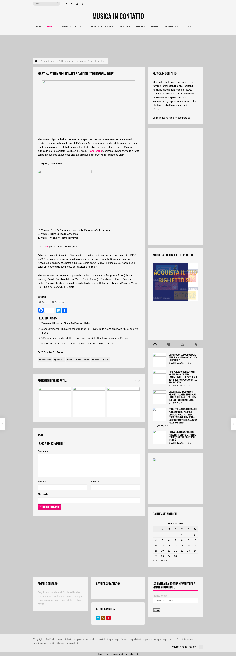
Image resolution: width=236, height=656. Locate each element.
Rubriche (138, 26)
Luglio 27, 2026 (178, 363)
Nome (42, 481)
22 (182, 551)
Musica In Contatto (118, 16)
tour (106, 360)
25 (156, 556)
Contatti (190, 26)
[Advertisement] (118, 43)
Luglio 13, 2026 (162, 425)
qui (46, 246)
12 (162, 545)
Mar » (164, 560)
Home (38, 26)
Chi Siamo (154, 26)
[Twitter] (72, 4)
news (97, 360)
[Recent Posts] (155, 345)
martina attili (83, 360)
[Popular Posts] (169, 345)
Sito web (43, 494)
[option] (55, 402)
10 (195, 540)
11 (156, 545)
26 (162, 556)
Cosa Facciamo (172, 26)
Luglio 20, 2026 (178, 385)
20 (169, 551)
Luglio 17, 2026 (178, 403)
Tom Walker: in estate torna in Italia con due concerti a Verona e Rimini (77, 343)
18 (156, 551)
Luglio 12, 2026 (178, 443)
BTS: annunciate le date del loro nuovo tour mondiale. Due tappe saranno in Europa (84, 338)
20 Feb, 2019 (47, 352)
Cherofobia (96, 151)
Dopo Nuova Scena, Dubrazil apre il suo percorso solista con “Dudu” (183, 357)
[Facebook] (66, 4)
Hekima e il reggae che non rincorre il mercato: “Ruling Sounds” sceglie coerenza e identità (182, 435)
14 (175, 545)
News (49, 26)
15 (182, 545)
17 (195, 545)
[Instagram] (77, 4)
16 (188, 545)
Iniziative (124, 26)
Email (95, 481)
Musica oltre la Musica (102, 26)
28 (175, 556)
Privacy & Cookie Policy (184, 647)
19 (162, 551)
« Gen (156, 560)
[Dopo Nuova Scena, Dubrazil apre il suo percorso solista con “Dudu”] (159, 360)
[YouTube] (82, 4)
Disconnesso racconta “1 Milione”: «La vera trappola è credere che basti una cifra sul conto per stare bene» (182, 395)
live (70, 360)
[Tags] (196, 345)
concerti (60, 360)
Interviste (79, 26)
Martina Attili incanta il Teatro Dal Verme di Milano (66, 323)
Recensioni (63, 26)
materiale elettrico (118, 654)
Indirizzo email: (161, 595)
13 (169, 545)
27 (169, 556)
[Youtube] (108, 618)
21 (175, 551)
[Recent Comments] (182, 345)
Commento (45, 451)
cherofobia (46, 360)
